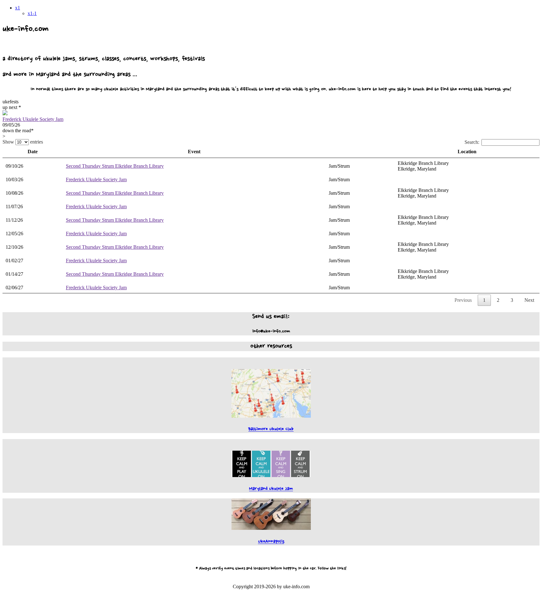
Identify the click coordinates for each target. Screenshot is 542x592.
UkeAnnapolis (271, 542)
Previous (463, 300)
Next (529, 300)
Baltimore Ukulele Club (271, 429)
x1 (17, 7)
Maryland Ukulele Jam (271, 489)
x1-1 (32, 13)
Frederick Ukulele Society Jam (33, 119)
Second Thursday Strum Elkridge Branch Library (115, 166)
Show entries (23, 141)
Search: (472, 142)
